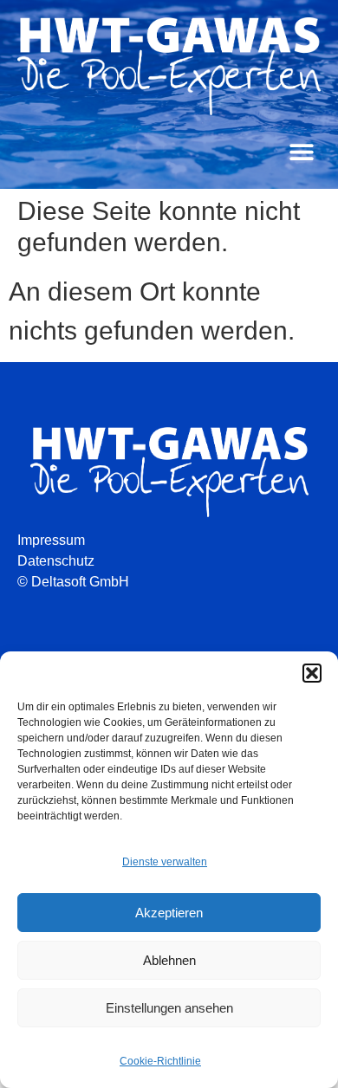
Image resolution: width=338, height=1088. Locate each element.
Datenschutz (55, 561)
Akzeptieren (169, 912)
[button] (312, 673)
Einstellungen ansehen (169, 1008)
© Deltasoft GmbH (73, 581)
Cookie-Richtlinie (160, 1061)
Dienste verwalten (164, 862)
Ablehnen (169, 960)
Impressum (51, 540)
